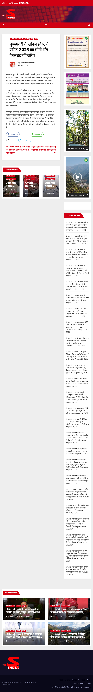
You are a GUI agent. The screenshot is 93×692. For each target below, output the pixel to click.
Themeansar (6, 684)
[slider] (76, 148)
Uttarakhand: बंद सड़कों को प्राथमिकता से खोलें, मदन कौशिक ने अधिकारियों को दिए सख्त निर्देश (77, 478)
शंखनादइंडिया (11, 193)
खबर (32, 38)
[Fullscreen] (87, 149)
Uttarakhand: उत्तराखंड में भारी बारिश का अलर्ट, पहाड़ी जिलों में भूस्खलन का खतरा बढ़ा (77, 569)
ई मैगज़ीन (88, 683)
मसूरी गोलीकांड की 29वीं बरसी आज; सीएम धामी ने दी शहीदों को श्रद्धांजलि (43, 148)
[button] (77, 130)
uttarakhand (10, 175)
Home (61, 680)
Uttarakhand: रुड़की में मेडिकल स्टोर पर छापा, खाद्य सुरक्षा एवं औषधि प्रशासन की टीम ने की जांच (77, 421)
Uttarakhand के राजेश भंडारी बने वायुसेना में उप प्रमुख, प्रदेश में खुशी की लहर (18, 150)
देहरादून (36, 38)
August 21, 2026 (14, 616)
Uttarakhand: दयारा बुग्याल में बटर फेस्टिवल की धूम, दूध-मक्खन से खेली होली (77, 451)
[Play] (69, 149)
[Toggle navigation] (46, 25)
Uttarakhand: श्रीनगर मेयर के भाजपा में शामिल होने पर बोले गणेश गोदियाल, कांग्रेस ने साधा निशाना (77, 381)
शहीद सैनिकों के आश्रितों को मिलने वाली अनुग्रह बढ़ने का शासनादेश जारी (71, 687)
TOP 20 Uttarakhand (16, 38)
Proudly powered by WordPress (12, 682)
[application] (77, 130)
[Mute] (84, 149)
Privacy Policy (79, 683)
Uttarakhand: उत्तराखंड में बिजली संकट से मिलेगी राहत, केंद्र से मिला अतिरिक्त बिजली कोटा (77, 297)
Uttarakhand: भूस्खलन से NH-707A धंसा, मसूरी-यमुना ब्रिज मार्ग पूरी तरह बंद (77, 410)
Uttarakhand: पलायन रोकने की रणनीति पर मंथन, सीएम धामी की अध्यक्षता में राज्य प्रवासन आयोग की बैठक (24, 612)
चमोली (33, 179)
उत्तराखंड (27, 38)
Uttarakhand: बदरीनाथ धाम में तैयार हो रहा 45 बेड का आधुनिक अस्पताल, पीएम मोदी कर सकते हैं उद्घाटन (68, 612)
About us (68, 680)
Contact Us (76, 680)
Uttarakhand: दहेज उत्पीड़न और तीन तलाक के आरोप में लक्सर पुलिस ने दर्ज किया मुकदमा (77, 507)
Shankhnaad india (28, 63)
